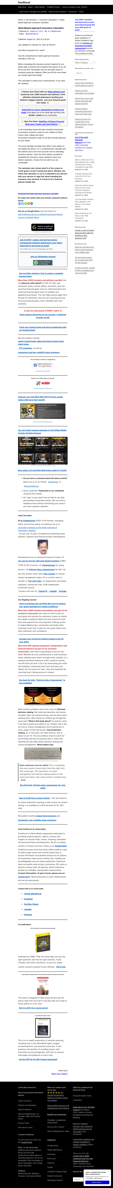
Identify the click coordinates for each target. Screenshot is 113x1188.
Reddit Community (54, 1176)
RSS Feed (51, 1159)
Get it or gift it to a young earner (33, 1008)
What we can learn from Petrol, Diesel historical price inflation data (84, 249)
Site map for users (25, 1127)
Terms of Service (24, 1101)
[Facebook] (19, 203)
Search (84, 7)
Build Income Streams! (58, 12)
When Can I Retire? (60, 1074)
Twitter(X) (42, 591)
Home (20, 20)
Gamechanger (48, 565)
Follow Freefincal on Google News (43, 370)
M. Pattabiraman (54, 31)
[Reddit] (28, 203)
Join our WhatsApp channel (42, 257)
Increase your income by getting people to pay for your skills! (41, 640)
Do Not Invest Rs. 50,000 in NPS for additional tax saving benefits (85, 270)
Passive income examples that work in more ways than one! (83, 111)
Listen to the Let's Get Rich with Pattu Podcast (43, 421)
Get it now (60, 967)
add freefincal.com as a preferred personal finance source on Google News (40, 215)
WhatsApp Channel (55, 1180)
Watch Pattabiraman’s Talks (58, 1131)
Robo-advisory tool (56, 92)
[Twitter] (22, 203)
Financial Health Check (82, 1096)
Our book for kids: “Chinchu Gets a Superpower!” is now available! (42, 681)
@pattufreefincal (31, 34)
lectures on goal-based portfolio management (83, 45)
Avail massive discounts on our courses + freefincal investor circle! (43, 316)
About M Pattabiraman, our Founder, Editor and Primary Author (29, 1116)
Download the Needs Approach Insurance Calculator (38, 194)
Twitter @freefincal (54, 1150)
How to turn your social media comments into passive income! (84, 101)
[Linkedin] (31, 203)
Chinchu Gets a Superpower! (42, 569)
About (30, 7)
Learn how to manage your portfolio (33, 12)
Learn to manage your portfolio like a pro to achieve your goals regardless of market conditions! (42, 605)
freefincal (24, 2)
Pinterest (50, 1163)
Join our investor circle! (71, 7)
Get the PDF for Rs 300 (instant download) (38, 1059)
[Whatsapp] (25, 203)
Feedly (50, 1167)
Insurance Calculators (48, 20)
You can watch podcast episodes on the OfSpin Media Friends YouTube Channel (42, 431)
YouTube (62, 591)
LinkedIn (53, 591)
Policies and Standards (27, 1105)
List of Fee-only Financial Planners (81, 140)
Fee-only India (34, 581)
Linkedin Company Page (57, 1172)
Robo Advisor (39, 7)
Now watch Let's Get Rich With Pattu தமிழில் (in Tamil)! (42, 470)
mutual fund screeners (46, 816)
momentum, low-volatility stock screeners (37, 820)
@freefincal (53, 482)
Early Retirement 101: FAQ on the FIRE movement (83, 215)
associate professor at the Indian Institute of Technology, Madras (37, 529)
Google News (61, 846)
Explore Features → (97, 1182)
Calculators (77, 1100)
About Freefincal (24, 1110)
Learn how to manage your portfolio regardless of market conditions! (83, 1142)
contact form (24, 877)
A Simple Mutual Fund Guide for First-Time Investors (83, 176)
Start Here (22, 7)
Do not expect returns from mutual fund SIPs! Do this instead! (84, 260)
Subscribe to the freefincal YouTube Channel (43, 388)
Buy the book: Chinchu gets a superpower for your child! (42, 786)
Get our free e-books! (55, 1127)
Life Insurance (31, 20)
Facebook (51, 1154)
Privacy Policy (23, 1123)
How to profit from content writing (34, 798)
